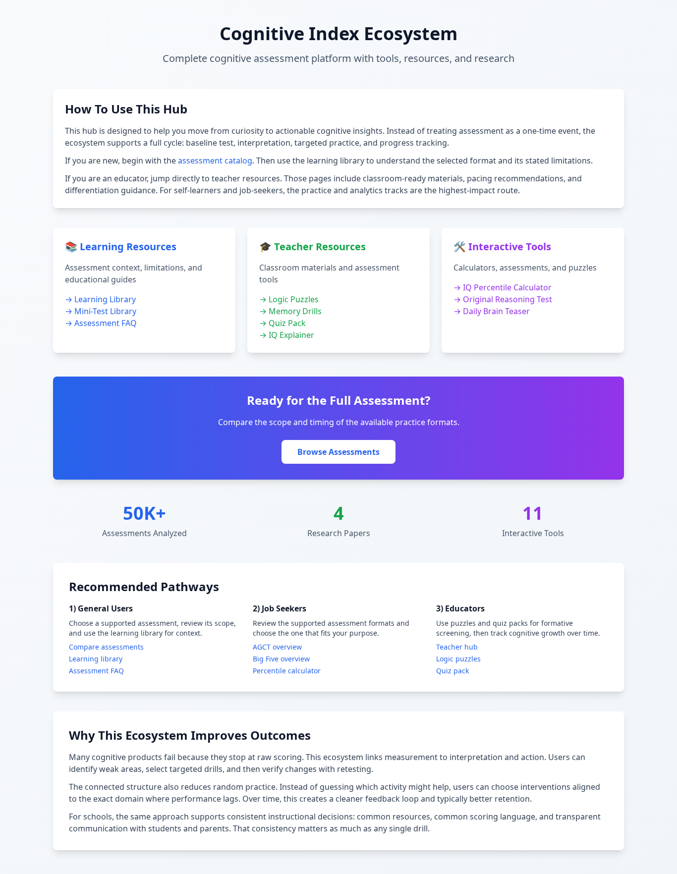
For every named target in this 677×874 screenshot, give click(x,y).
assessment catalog (215, 160)
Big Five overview (281, 658)
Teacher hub (457, 647)
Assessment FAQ (96, 670)
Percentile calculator (287, 670)
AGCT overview (277, 647)
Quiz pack (452, 670)
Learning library (95, 658)
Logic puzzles (458, 658)
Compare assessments (106, 647)
